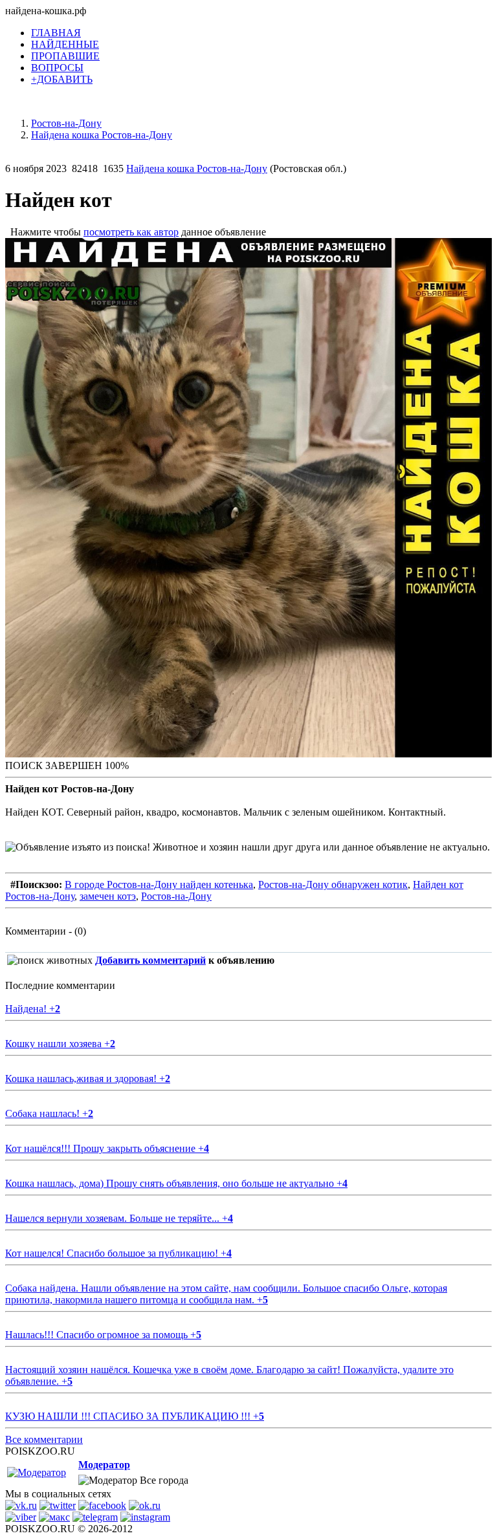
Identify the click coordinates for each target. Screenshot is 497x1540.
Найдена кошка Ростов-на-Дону (196, 168)
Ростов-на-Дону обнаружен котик (333, 884)
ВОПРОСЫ (57, 67)
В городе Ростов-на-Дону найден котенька (159, 884)
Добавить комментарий (150, 960)
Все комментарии (44, 1439)
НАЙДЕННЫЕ (65, 44)
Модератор (104, 1464)
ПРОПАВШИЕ (65, 55)
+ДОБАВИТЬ (62, 79)
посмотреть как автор (131, 231)
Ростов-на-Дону (176, 896)
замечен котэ (108, 896)
